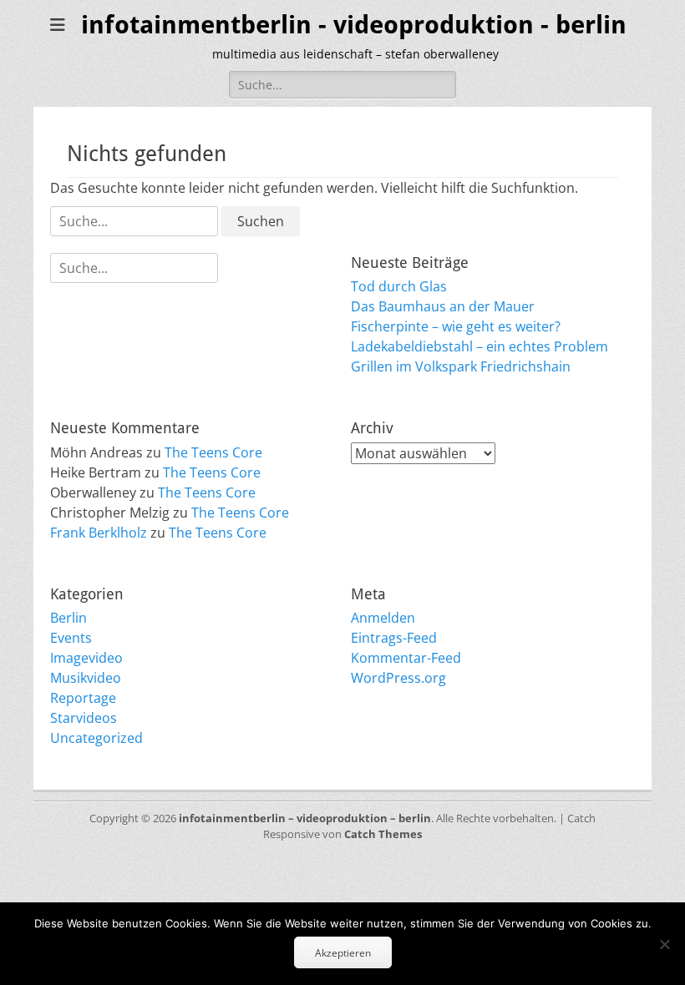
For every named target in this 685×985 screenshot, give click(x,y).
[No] (664, 944)
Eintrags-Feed (394, 638)
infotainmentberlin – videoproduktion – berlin (305, 818)
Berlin (68, 618)
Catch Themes (383, 833)
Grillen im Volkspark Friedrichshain (461, 366)
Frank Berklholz (98, 532)
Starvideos (83, 718)
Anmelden (383, 618)
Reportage (83, 698)
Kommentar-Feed (406, 658)
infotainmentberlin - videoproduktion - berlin (354, 24)
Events (71, 638)
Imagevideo (86, 658)
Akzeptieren (343, 953)
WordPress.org (398, 678)
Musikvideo (85, 678)
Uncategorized (96, 738)
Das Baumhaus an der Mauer (443, 306)
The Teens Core (213, 452)
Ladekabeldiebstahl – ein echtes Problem (479, 346)
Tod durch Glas (399, 286)
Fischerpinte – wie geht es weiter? (456, 326)
